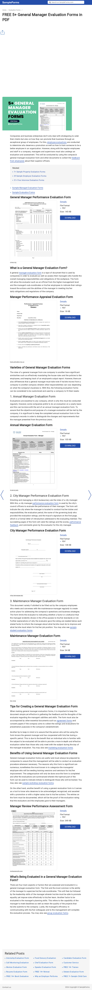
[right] (89, 495)
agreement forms (64, 720)
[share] (3, 32)
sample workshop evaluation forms (38, 783)
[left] (2, 495)
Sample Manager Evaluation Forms (27, 188)
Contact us (6, 987)
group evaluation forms (57, 913)
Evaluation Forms (14, 10)
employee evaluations (57, 142)
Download (70, 218)
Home (4, 10)
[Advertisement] (47, 40)
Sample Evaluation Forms (23, 192)
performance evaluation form (46, 503)
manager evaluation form (30, 273)
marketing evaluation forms (60, 748)
